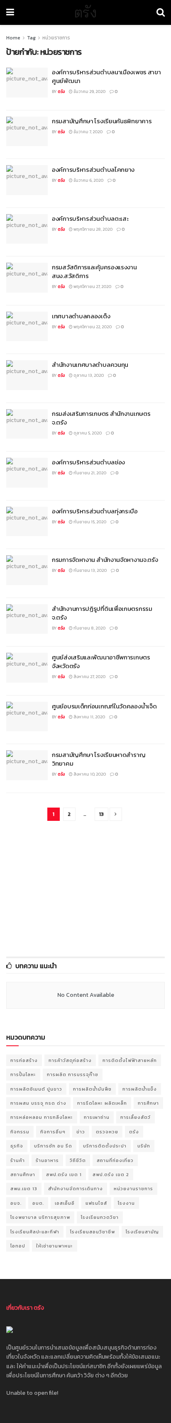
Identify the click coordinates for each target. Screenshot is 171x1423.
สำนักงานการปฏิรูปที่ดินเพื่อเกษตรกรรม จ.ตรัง (102, 613)
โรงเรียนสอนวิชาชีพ (92, 1231)
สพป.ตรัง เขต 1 (64, 1174)
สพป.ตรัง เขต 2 (111, 1174)
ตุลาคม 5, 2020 (87, 433)
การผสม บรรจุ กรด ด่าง (38, 1103)
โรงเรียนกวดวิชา (100, 1217)
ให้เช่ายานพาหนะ (54, 1245)
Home (13, 37)
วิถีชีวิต (78, 1160)
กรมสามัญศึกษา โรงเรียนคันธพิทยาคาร (101, 121)
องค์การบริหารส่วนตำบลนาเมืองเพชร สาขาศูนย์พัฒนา (106, 76)
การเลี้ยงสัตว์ (135, 1117)
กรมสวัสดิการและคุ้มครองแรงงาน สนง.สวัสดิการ (94, 271)
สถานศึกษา (22, 1174)
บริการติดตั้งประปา (105, 1145)
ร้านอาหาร (47, 1160)
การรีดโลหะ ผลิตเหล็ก (102, 1103)
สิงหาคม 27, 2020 (89, 677)
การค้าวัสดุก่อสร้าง (70, 1060)
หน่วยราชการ (56, 37)
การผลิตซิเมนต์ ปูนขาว (36, 1089)
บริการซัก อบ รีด (53, 1145)
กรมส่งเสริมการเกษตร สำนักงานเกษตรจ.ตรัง (101, 418)
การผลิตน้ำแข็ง (139, 1089)
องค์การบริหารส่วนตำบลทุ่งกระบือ (95, 511)
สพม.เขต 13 (23, 1188)
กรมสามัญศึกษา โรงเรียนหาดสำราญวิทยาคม (98, 759)
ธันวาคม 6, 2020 (88, 180)
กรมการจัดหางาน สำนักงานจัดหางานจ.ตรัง (105, 559)
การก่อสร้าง (24, 1060)
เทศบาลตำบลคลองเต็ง (81, 316)
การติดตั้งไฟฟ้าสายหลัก (130, 1060)
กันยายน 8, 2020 (89, 628)
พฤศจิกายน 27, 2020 (92, 286)
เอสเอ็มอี (65, 1203)
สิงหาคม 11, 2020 (89, 717)
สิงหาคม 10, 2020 (89, 774)
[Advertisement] (85, 889)
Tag (31, 37)
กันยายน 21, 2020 (89, 473)
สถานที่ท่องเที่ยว (115, 1160)
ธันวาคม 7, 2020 (88, 132)
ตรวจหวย (107, 1131)
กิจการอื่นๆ (53, 1131)
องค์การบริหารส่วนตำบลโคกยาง (93, 169)
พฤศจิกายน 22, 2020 (92, 327)
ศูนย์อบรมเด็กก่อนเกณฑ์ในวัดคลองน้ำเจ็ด (104, 706)
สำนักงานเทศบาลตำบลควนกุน (90, 364)
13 (101, 814)
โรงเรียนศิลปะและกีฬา (34, 1231)
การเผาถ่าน (97, 1117)
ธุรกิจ (16, 1145)
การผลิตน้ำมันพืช (92, 1089)
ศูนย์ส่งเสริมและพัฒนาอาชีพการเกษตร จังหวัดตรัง (101, 661)
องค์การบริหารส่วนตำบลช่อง (88, 462)
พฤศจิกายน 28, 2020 (92, 229)
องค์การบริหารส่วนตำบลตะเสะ (90, 218)
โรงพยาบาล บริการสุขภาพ (40, 1217)
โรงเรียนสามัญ (142, 1231)
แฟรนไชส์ (96, 1203)
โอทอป (17, 1245)
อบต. (38, 1203)
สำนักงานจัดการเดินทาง (75, 1188)
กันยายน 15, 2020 (89, 522)
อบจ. (16, 1203)
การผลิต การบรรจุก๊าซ (72, 1074)
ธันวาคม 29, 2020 (89, 91)
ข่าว (80, 1131)
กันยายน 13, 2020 (90, 570)
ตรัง (85, 12)
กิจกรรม (19, 1131)
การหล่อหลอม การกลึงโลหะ (41, 1117)
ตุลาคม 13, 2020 (88, 375)
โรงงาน (126, 1203)
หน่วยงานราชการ (133, 1188)
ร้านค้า (17, 1160)
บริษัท (143, 1145)
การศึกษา (148, 1103)
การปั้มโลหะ (23, 1074)
